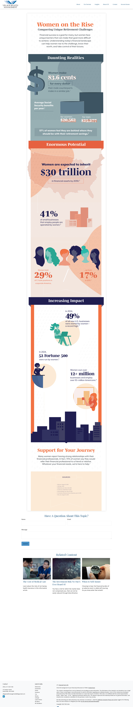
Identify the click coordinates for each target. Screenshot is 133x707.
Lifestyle (37, 698)
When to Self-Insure (91, 581)
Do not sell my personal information (90, 701)
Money (36, 696)
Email (69, 519)
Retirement (37, 686)
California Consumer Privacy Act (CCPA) (107, 699)
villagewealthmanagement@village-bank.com (14, 694)
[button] (78, 4)
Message (24, 530)
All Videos (37, 701)
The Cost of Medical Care (34, 581)
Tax (36, 694)
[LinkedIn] (4, 696)
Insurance (37, 692)
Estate (36, 690)
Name (23, 519)
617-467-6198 (9, 687)
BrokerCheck (92, 687)
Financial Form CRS (63, 685)
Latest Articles (38, 699)
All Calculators (38, 703)
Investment (38, 688)
